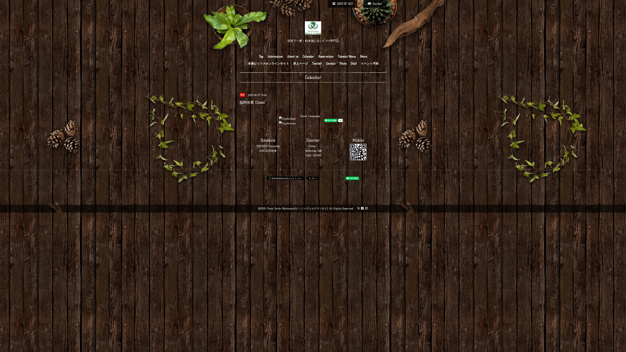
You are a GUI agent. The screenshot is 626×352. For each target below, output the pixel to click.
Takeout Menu (347, 56)
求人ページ (300, 63)
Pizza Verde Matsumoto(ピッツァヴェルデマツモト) (297, 208)
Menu (363, 56)
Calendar (308, 56)
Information (275, 56)
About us (292, 56)
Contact (330, 63)
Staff (354, 63)
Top (261, 56)
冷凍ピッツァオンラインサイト (268, 63)
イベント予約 (370, 63)
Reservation (326, 56)
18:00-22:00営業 (268, 150)
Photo (343, 63)
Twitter (317, 63)
